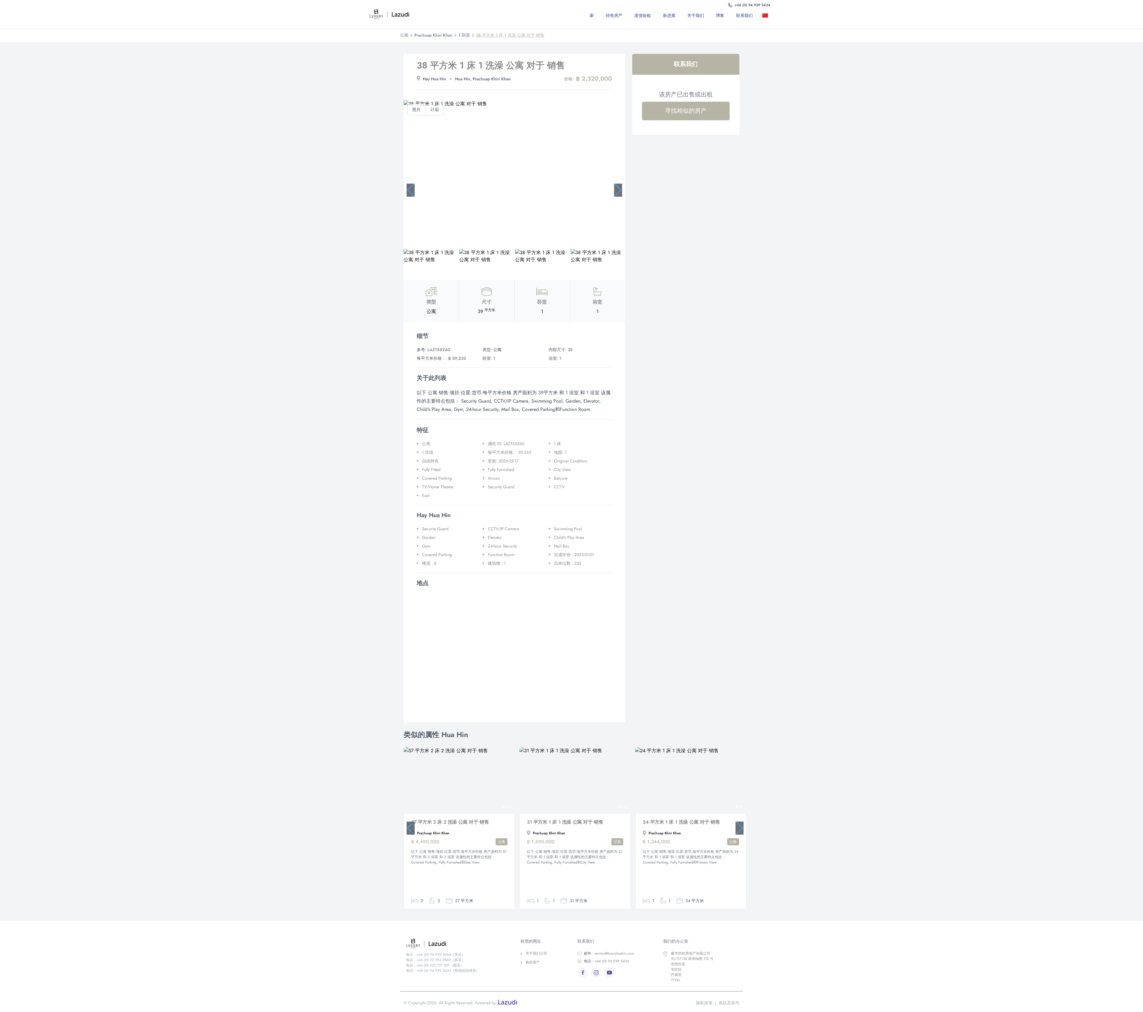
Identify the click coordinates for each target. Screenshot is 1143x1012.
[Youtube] (609, 972)
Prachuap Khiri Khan (433, 35)
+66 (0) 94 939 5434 (606, 961)
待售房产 (614, 15)
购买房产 (533, 962)
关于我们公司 (536, 953)
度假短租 (642, 15)
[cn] (766, 15)
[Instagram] (596, 972)
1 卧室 (464, 35)
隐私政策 (704, 1003)
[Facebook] (582, 972)
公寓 (404, 35)
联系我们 (744, 15)
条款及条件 (729, 1003)
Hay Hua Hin (434, 79)
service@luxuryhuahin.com (609, 953)
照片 (416, 109)
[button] (411, 190)
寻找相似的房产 (686, 111)
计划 (434, 109)
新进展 (669, 15)
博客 (720, 15)
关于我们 (695, 15)
